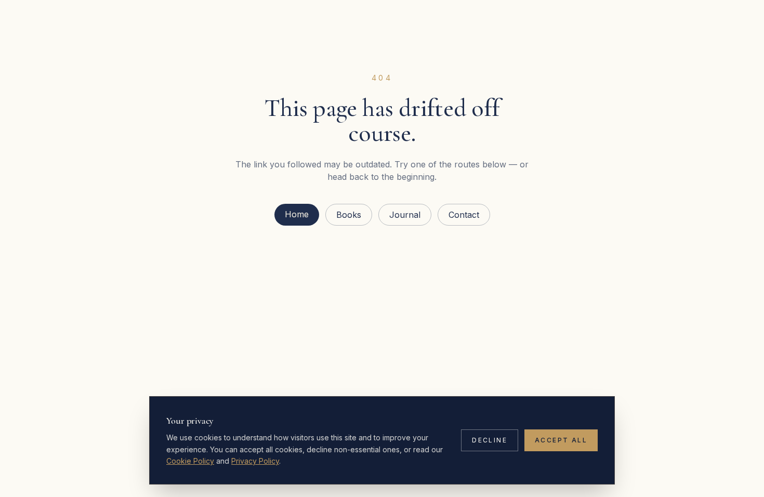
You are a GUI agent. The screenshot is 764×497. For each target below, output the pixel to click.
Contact (464, 215)
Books (348, 215)
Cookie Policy (190, 460)
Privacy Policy (255, 460)
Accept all (561, 440)
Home (297, 214)
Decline (489, 440)
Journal (404, 215)
